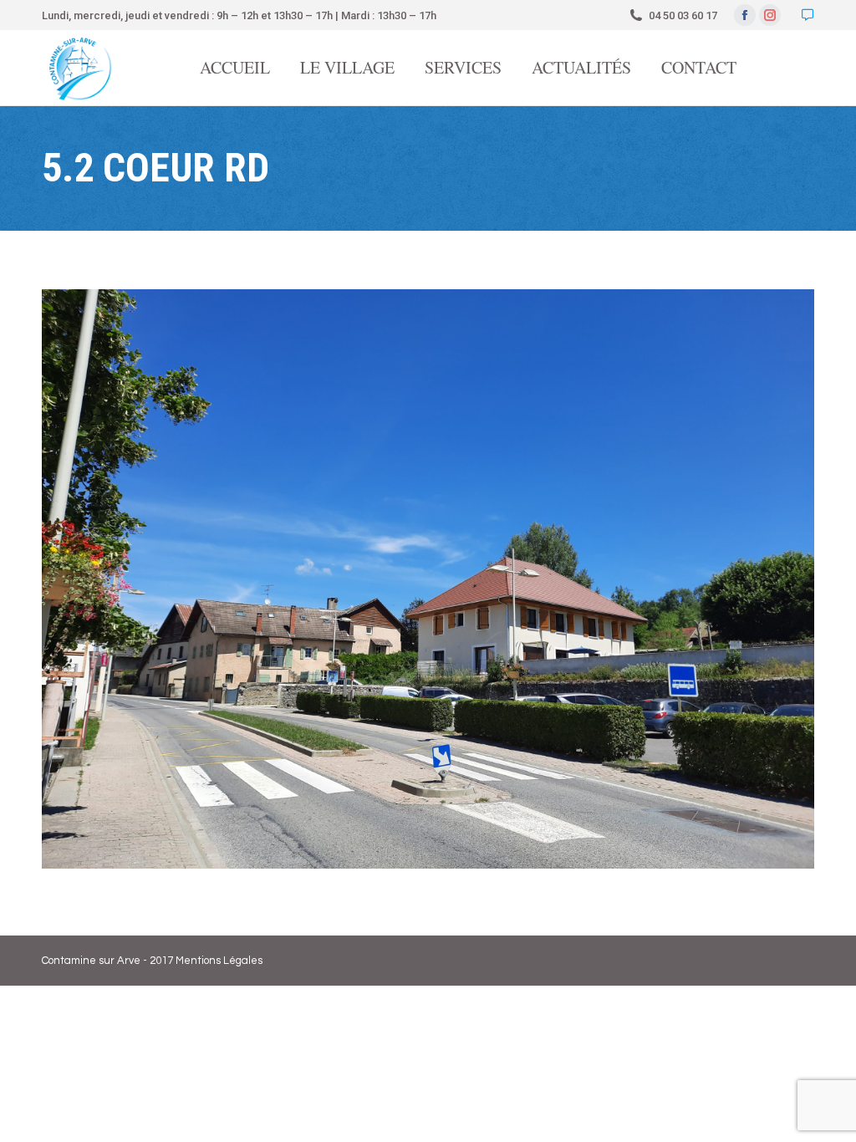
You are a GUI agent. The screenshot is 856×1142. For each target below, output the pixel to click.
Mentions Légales (219, 960)
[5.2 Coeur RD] (428, 579)
